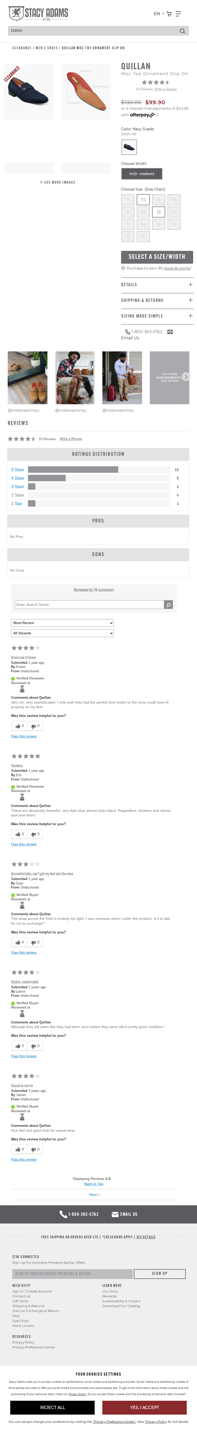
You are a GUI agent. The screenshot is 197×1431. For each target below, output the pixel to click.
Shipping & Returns (28, 1306)
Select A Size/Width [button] (157, 257)
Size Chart (20, 1321)
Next (94, 1194)
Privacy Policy (23, 1342)
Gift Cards (20, 1301)
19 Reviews (144, 89)
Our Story (110, 1291)
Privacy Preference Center (33, 1347)
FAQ (15, 1316)
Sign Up (160, 1274)
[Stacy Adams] (22, 689)
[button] (57, 183)
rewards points (177, 268)
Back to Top (93, 1184)
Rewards (109, 1296)
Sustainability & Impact (121, 1301)
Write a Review (165, 89)
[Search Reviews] (168, 604)
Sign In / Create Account (32, 1291)
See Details (146, 1237)
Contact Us (21, 1296)
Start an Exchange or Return (36, 1311)
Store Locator (23, 1326)
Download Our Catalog (121, 1306)
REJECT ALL (52, 1407)
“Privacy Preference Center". (114, 1422)
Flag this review (23, 736)
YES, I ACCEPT (144, 1407)
